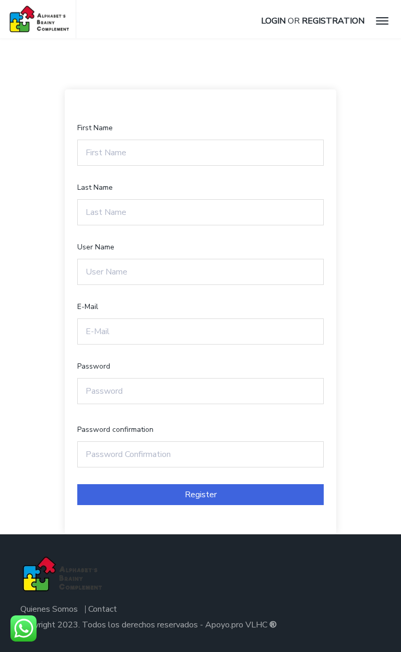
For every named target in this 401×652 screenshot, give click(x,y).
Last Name (95, 187)
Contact (102, 609)
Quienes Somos (49, 609)
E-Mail (87, 307)
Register (201, 494)
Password (93, 366)
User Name (95, 247)
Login (273, 21)
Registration (333, 21)
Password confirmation (115, 429)
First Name (95, 128)
